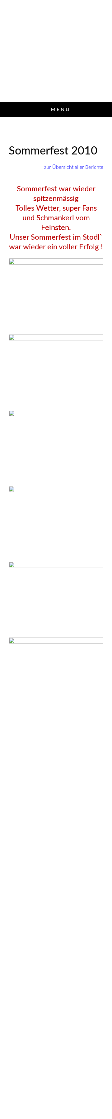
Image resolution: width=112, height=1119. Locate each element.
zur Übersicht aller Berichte (73, 167)
